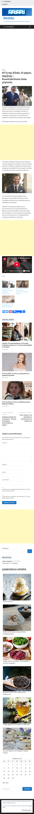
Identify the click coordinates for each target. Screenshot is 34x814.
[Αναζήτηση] (29, 551)
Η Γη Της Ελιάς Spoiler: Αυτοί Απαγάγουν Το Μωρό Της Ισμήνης (8, 305)
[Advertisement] (17, 49)
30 (12, 778)
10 (17, 768)
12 (25, 768)
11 (21, 768)
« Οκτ (3, 783)
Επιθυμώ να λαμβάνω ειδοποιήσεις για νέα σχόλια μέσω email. (16, 490)
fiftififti (8, 18)
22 (8, 774)
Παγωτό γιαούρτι (8, 601)
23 (12, 774)
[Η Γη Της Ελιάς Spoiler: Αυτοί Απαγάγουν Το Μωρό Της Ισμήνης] (8, 299)
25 (21, 774)
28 (4, 778)
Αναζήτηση (5, 548)
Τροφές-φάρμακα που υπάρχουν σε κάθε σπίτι (16, 724)
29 (8, 778)
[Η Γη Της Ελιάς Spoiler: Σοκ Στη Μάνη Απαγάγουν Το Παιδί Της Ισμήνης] (22, 284)
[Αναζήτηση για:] (17, 789)
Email (4, 472)
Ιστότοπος (5, 480)
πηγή (3, 276)
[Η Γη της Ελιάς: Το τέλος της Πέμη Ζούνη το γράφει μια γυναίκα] (17, 362)
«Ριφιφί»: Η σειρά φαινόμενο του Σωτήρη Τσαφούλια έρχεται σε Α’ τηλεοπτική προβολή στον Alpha (17, 345)
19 (25, 771)
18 (21, 771)
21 (4, 774)
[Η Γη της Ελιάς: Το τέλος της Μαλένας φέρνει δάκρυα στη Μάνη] (17, 391)
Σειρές (3, 70)
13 (30, 768)
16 (12, 771)
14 (4, 771)
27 (30, 774)
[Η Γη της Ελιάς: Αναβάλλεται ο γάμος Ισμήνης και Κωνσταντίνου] (8, 284)
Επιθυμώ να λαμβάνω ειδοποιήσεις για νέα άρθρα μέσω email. (16, 497)
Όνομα (4, 464)
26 (25, 774)
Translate (14, 563)
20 (30, 771)
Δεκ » (7, 783)
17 (17, 771)
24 (17, 774)
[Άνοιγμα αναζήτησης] (30, 27)
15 (8, 771)
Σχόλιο (5, 442)
